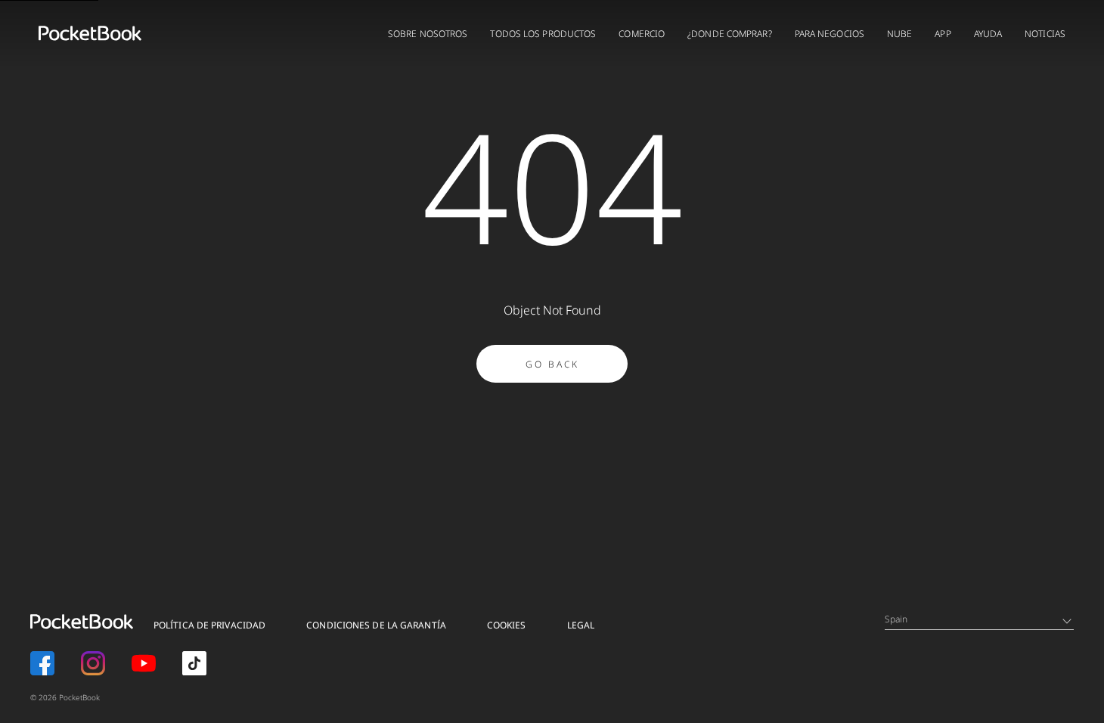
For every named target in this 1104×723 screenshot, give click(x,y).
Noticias (1045, 33)
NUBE (899, 33)
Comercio (642, 33)
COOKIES (506, 625)
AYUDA (988, 33)
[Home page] (90, 33)
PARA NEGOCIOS (829, 33)
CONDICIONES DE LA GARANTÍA (376, 625)
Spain (896, 619)
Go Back (552, 364)
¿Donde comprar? (729, 33)
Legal (581, 625)
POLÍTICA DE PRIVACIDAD (209, 625)
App (942, 33)
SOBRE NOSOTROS (427, 33)
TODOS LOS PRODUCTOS (543, 33)
